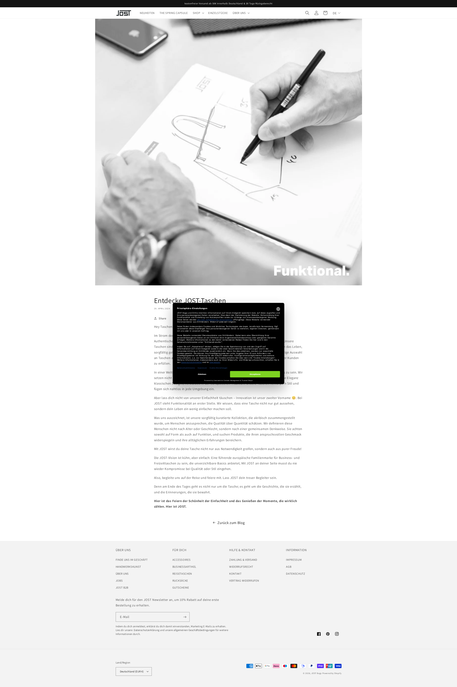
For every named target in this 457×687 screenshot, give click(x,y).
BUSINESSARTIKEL (184, 567)
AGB (288, 567)
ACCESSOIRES (181, 560)
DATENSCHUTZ (295, 574)
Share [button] (162, 318)
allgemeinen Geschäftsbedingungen (194, 630)
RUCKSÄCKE (180, 580)
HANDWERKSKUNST (128, 567)
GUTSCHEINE (180, 587)
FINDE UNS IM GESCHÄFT (132, 560)
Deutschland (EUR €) (132, 671)
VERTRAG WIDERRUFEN (244, 580)
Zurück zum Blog (231, 522)
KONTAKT (235, 574)
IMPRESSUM (294, 560)
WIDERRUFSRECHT (241, 567)
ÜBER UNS (122, 574)
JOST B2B (122, 587)
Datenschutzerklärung (146, 630)
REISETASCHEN (182, 574)
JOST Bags (316, 673)
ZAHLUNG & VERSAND (243, 560)
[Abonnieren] (184, 617)
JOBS (119, 580)
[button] (198, 13)
